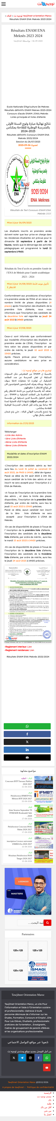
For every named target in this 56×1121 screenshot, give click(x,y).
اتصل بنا (47, 1114)
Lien (29, 646)
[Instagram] (30, 1057)
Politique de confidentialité (40, 1087)
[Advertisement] (28, 74)
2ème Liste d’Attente (16, 442)
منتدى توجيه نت (44, 1096)
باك (49, 1100)
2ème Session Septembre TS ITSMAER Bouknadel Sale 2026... (20, 813)
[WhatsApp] (47, 1057)
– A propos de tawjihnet (14, 1087)
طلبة (49, 1104)
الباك (30, 778)
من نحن (47, 1111)
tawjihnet (18, 41)
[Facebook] (38, 1057)
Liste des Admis (14, 435)
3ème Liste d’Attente (16, 445)
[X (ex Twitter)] (14, 1057)
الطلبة (23, 778)
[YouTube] (47, 1067)
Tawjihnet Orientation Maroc (21, 1082)
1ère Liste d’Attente (16, 438)
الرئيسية (47, 1093)
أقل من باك (46, 1107)
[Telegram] (22, 1057)
